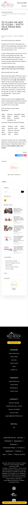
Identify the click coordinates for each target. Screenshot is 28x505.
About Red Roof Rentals (11, 261)
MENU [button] (25, 6)
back (4, 181)
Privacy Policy (13, 468)
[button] (5, 200)
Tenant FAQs (14, 384)
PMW (17, 466)
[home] (7, 4)
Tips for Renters (9, 268)
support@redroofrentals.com (14, 416)
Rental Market (8, 265)
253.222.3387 (22, 3)
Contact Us (14, 342)
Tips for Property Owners (11, 266)
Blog (14, 366)
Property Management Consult (14, 502)
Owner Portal (14, 363)
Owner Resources (14, 353)
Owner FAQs (14, 356)
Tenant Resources (14, 381)
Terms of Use (22, 468)
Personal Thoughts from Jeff (12, 263)
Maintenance (14, 388)
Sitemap (5, 468)
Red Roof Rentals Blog (7, 12)
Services (14, 360)
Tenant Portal (14, 391)
